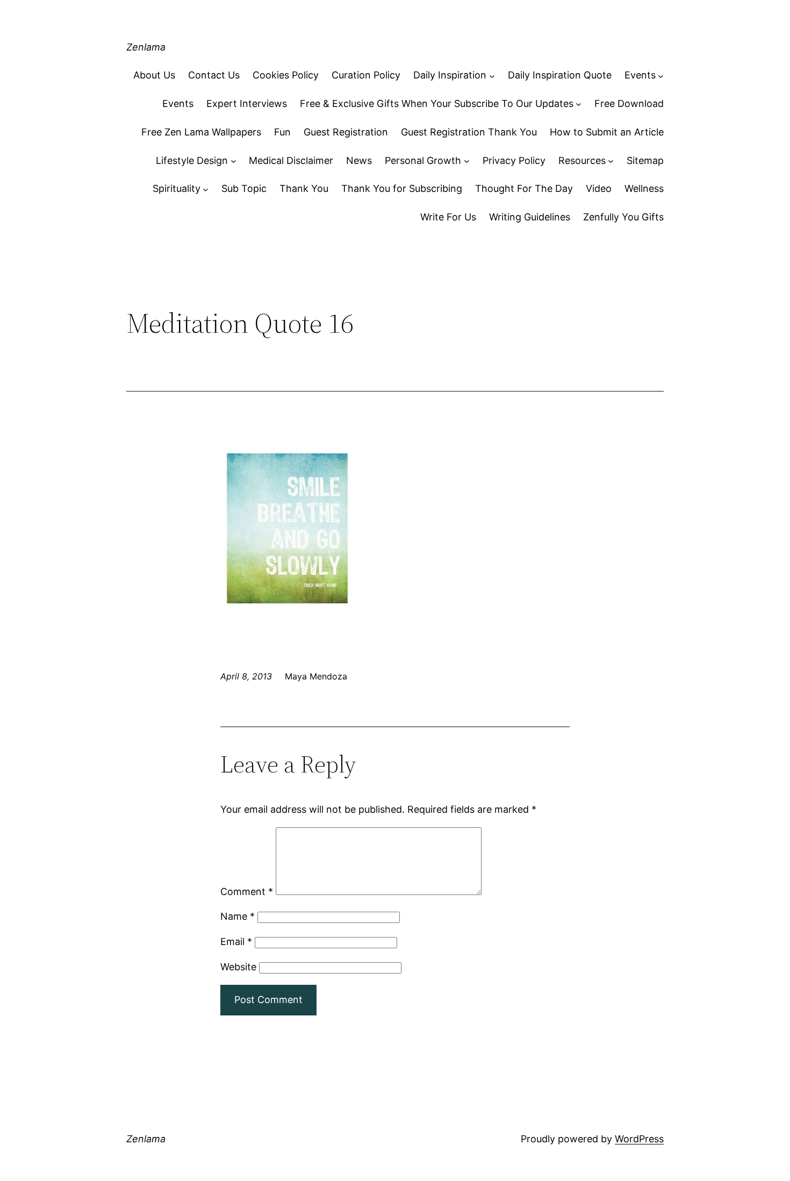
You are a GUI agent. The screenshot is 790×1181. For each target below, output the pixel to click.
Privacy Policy (514, 160)
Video (599, 188)
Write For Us (448, 217)
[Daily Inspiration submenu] (492, 75)
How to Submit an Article (607, 132)
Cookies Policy (286, 75)
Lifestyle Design (192, 160)
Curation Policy (366, 75)
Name (237, 916)
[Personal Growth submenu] (467, 161)
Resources (582, 160)
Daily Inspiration (449, 75)
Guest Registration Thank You (469, 132)
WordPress (639, 1138)
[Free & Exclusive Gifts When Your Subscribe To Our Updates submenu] (578, 104)
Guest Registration (346, 132)
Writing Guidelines (529, 217)
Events (640, 75)
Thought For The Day (524, 188)
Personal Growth (423, 160)
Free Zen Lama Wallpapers (201, 132)
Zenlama (146, 47)
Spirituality (176, 188)
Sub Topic (244, 188)
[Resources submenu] (611, 161)
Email (236, 941)
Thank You (303, 188)
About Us (154, 75)
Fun (282, 132)
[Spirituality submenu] (206, 189)
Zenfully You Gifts (623, 217)
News (359, 160)
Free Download (629, 103)
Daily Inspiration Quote (560, 75)
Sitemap (645, 160)
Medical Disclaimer (291, 160)
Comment (246, 891)
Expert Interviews (246, 103)
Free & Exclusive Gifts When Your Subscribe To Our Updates (436, 103)
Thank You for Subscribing (401, 188)
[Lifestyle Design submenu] (233, 161)
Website (238, 966)
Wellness (644, 188)
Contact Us (214, 75)
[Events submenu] (661, 75)
